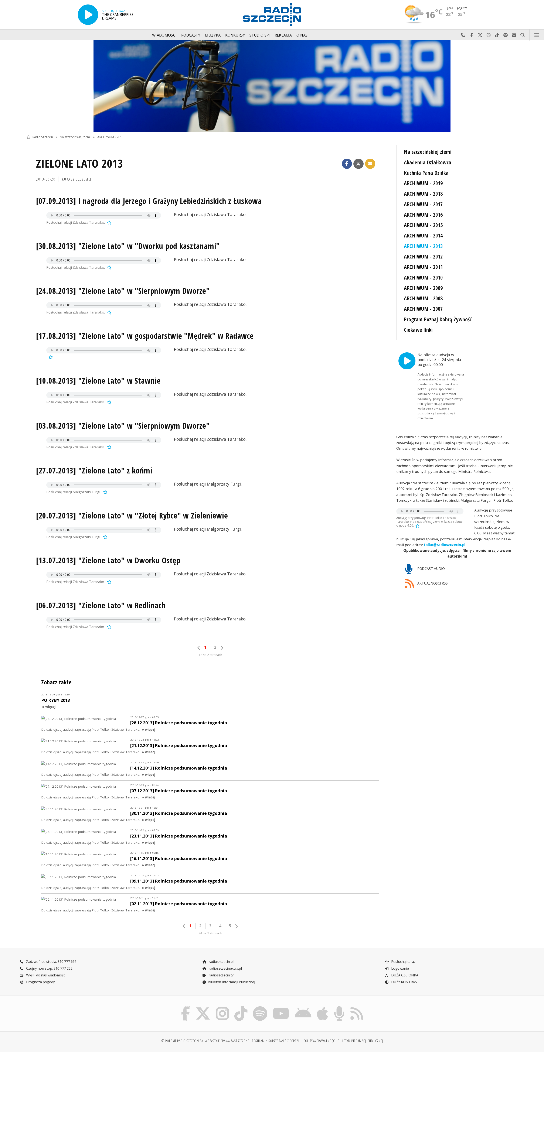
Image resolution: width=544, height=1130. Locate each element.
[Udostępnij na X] (358, 164)
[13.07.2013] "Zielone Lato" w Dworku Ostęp (108, 560)
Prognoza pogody (40, 982)
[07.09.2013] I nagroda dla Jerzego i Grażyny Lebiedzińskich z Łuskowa (149, 201)
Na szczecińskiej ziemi (75, 137)
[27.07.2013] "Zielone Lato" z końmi (94, 470)
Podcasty (190, 35)
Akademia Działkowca (427, 162)
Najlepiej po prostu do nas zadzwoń (463, 35)
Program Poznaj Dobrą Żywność (438, 319)
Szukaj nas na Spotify (505, 35)
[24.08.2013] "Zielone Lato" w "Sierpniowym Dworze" (123, 290)
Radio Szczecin (42, 137)
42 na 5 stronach (210, 933)
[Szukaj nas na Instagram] (222, 1007)
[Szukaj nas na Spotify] (260, 1007)
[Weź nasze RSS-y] (356, 1007)
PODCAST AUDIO (430, 568)
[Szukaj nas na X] (203, 1007)
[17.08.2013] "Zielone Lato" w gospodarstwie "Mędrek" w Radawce (145, 336)
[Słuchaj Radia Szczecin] (88, 14)
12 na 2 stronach (210, 655)
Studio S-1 (259, 35)
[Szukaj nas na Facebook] (185, 1007)
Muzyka (213, 35)
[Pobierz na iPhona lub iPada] (322, 1007)
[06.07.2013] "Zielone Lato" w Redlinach (101, 605)
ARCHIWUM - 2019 (423, 183)
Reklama (283, 35)
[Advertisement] (87, 1088)
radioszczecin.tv (221, 975)
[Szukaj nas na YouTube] (281, 1007)
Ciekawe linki (418, 329)
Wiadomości (164, 35)
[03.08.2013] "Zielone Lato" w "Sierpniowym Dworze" (123, 425)
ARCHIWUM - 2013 (110, 137)
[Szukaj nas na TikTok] (241, 1007)
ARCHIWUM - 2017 (423, 204)
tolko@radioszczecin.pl (444, 544)
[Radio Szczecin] (272, 14)
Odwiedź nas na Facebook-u (471, 35)
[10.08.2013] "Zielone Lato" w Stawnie (98, 380)
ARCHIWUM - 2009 (423, 287)
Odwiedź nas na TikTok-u (497, 35)
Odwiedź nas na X (480, 35)
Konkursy (235, 35)
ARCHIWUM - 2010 (423, 277)
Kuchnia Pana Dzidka (426, 172)
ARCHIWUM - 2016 (423, 214)
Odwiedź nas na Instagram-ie (488, 35)
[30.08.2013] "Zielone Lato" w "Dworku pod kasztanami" (128, 246)
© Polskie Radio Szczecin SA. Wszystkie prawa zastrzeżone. (205, 1040)
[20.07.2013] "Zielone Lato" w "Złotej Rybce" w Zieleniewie (132, 515)
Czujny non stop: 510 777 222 (48, 968)
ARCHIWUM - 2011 (423, 266)
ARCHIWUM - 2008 (423, 298)
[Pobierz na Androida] (303, 1007)
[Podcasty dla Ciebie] (339, 1007)
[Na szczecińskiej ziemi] (272, 86)
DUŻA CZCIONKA (404, 975)
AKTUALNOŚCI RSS (432, 583)
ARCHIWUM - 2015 (423, 225)
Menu (536, 35)
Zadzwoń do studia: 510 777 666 (50, 961)
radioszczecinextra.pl (225, 968)
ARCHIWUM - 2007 (423, 308)
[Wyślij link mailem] (370, 164)
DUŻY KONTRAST (404, 982)
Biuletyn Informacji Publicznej (231, 982)
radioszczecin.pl (221, 961)
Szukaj (522, 35)
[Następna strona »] (221, 647)
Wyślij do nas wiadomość (514, 35)
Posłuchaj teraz (403, 961)
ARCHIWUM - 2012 (423, 256)
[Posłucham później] (108, 222)
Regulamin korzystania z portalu (277, 1040)
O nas (302, 35)
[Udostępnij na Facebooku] (347, 164)
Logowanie (399, 968)
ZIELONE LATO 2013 (79, 163)
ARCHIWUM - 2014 (423, 235)
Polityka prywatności (320, 1040)
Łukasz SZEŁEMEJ (76, 179)
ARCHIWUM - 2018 (423, 193)
